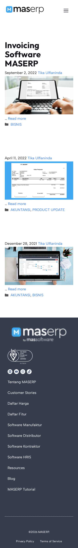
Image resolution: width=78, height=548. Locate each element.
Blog (11, 478)
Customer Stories (22, 393)
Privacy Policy (25, 541)
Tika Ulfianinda (50, 73)
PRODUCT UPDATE (48, 210)
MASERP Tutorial (21, 489)
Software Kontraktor (24, 446)
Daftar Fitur (17, 414)
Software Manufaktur (25, 425)
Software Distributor (24, 435)
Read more (17, 118)
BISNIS (16, 124)
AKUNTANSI (20, 210)
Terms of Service (51, 541)
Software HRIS (19, 457)
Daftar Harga (18, 403)
